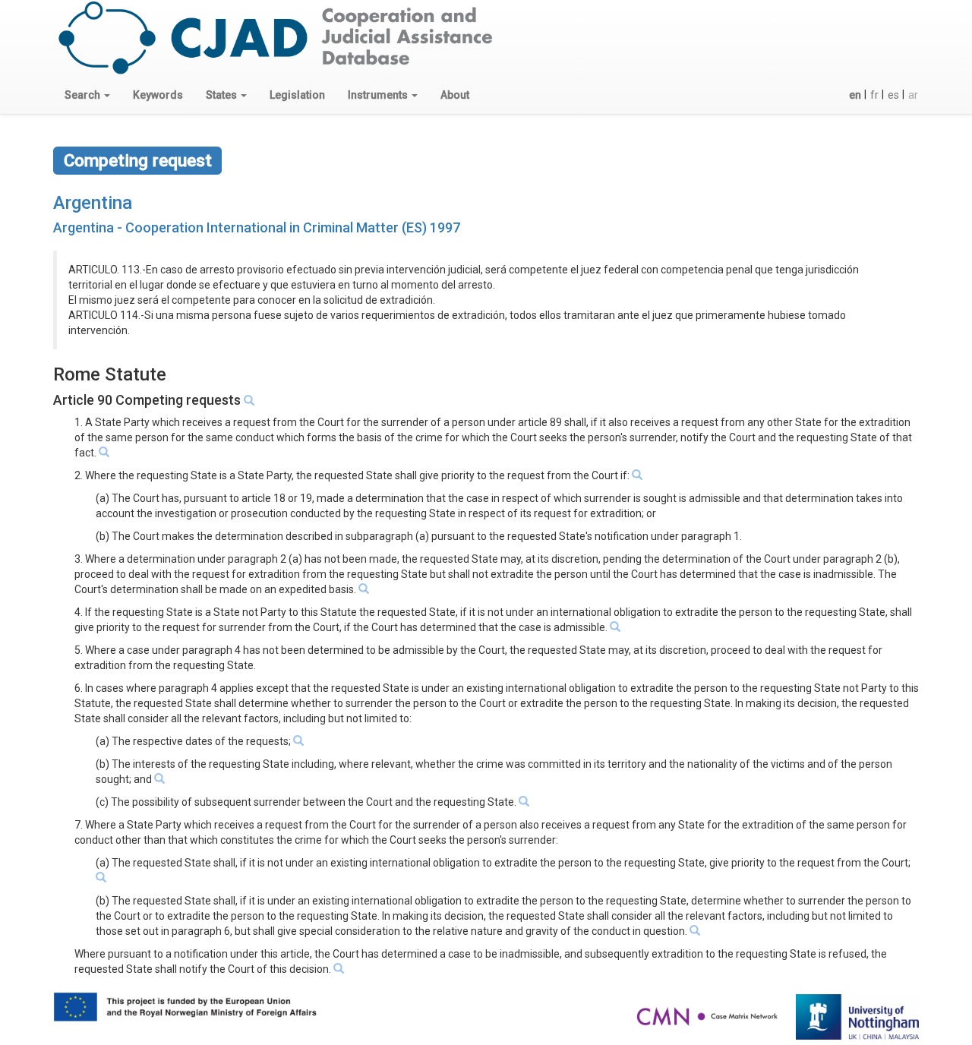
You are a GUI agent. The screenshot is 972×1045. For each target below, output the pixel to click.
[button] (87, 95)
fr (874, 95)
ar (913, 95)
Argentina (92, 202)
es (893, 95)
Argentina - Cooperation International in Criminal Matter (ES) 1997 (256, 227)
